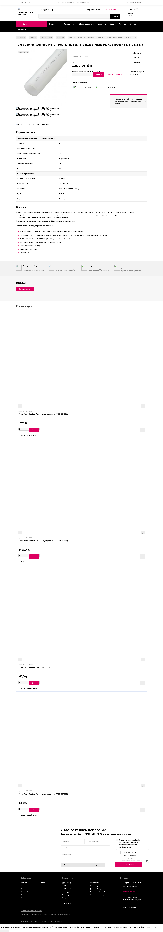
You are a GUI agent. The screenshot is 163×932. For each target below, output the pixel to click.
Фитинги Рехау (95, 889)
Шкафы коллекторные (98, 895)
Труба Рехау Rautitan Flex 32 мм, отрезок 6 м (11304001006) (43, 794)
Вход (129, 2)
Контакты (22, 30)
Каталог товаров (29, 24)
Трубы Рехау (66, 883)
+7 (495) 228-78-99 (91, 9)
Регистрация (136, 2)
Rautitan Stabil (95, 883)
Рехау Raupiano (95, 886)
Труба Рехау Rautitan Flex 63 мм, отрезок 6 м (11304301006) (43, 541)
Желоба (65, 901)
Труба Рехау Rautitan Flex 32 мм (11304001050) (37, 667)
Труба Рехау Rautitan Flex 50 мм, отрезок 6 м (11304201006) (43, 414)
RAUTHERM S (66, 904)
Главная (24, 883)
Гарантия (122, 24)
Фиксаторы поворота (70, 895)
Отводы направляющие (71, 898)
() (132, 9)
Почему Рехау (69, 24)
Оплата (112, 24)
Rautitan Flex (66, 886)
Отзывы (133, 24)
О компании (53, 24)
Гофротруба (66, 892)
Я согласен (4, 931)
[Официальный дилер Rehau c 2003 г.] (25, 9)
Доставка (102, 24)
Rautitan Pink (66, 889)
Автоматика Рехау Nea (98, 892)
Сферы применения (87, 24)
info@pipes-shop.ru (130, 886)
